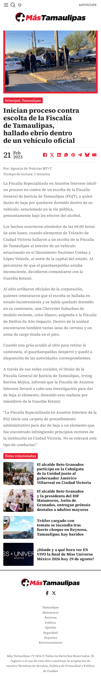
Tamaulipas (31, 100)
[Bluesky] (87, 154)
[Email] (94, 154)
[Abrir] (6, 5)
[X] (51, 154)
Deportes (50, 638)
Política (50, 623)
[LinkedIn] (58, 154)
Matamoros (51, 612)
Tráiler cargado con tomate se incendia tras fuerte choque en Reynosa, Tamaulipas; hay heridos (62, 527)
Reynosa (51, 617)
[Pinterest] (73, 154)
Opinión (50, 627)
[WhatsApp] (66, 154)
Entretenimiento (50, 643)
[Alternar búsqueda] (13, 5)
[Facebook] (44, 154)
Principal (12, 100)
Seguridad (50, 633)
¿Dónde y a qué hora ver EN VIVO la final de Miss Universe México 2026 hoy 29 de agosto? (65, 554)
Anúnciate (88, 5)
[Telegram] (80, 154)
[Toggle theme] (20, 5)
